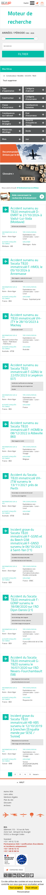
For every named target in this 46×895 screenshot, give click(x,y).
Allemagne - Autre (29, 244)
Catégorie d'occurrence (31, 97)
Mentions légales (11, 797)
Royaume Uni (27, 700)
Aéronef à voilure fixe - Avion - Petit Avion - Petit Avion (10, 341)
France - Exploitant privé (31, 299)
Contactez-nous (37, 3)
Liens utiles (8, 794)
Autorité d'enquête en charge (31, 122)
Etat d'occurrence (31, 114)
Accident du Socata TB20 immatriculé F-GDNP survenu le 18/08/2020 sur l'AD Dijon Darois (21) (24, 603)
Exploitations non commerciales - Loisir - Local (31, 236)
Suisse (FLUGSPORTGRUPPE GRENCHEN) (30, 764)
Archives (7, 805)
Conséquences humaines (32, 106)
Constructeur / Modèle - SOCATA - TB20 (21, 76)
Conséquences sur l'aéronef (8, 114)
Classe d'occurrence (7, 106)
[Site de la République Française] (9, 860)
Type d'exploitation (8, 89)
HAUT (21, 782)
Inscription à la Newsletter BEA (42, 3)
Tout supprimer (10, 80)
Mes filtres (7, 69)
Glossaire (7, 173)
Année (28, 131)
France (25, 407)
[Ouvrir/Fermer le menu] (32, 3)
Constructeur (8, 98)
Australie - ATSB (8, 351)
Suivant (35, 774)
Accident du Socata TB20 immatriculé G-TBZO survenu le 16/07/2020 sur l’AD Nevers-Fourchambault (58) (26, 666)
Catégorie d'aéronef (30, 89)
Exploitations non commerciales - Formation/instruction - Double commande (31, 572)
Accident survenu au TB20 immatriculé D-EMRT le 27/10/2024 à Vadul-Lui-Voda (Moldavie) (26, 215)
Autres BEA (8, 791)
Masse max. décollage (7, 130)
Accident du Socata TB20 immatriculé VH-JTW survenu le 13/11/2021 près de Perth (26, 481)
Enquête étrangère (6, 122)
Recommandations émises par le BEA (12, 153)
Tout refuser (31, 887)
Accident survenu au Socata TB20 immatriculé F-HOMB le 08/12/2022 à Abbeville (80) (26, 429)
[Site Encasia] (21, 860)
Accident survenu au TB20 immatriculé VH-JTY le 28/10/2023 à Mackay (26, 320)
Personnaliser (23, 891)
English (26, 3)
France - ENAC (28, 580)
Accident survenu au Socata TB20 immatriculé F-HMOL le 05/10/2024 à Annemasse (26, 267)
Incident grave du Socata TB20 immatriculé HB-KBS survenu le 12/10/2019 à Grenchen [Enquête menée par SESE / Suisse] (26, 726)
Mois (4, 139)
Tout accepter (15, 887)
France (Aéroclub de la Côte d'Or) (33, 642)
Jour (27, 139)
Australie (26, 349)
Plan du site (8, 800)
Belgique (26, 459)
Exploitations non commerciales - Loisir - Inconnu (31, 340)
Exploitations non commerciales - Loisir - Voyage (31, 399)
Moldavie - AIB (7, 246)
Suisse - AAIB (7, 763)
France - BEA (7, 301)
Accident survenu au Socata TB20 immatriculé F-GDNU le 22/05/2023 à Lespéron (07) (26, 372)
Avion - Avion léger (9, 236)
